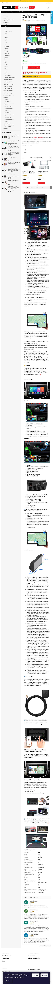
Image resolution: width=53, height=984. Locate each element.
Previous (23, 157)
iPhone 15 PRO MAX (9, 113)
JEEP (6, 68)
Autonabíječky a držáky (9, 84)
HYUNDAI (7, 51)
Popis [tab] (24, 187)
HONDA (6, 42)
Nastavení (9, 980)
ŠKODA (6, 28)
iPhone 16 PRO (8, 117)
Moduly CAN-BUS (8, 81)
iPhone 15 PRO (8, 112)
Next (51, 157)
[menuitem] (7, 12)
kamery (35, 137)
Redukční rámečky (8, 86)
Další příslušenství (8, 88)
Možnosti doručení (41, 63)
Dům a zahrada (6, 92)
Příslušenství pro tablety (8, 18)
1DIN (6, 24)
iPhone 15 (7, 110)
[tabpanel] (29, 172)
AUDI (6, 29)
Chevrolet (7, 73)
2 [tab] (37, 185)
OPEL (6, 60)
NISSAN (6, 39)
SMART (6, 70)
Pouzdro (6, 97)
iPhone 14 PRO (8, 106)
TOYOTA (6, 37)
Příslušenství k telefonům (8, 95)
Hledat (32, 7)
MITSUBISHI (7, 55)
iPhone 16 (7, 115)
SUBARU (6, 57)
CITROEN (7, 46)
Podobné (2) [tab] (29, 187)
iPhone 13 (7, 99)
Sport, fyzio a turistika (7, 93)
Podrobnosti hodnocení (40, 20)
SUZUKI (6, 49)
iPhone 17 (7, 121)
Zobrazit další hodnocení (45, 945)
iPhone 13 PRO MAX (9, 103)
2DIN (6, 26)
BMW (6, 40)
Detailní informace (26, 145)
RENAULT (7, 48)
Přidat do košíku (34, 67)
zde (22, 977)
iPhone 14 (7, 104)
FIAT (5, 59)
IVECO (6, 66)
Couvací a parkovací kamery (10, 77)
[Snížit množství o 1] (27, 68)
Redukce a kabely (8, 75)
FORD (6, 35)
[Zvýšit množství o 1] (27, 67)
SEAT (6, 33)
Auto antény (7, 82)
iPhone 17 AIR (8, 126)
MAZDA (6, 71)
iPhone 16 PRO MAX (9, 119)
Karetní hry (5, 128)
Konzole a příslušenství (8, 90)
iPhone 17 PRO (8, 123)
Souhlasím (44, 975)
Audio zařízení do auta (7, 20)
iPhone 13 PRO (8, 101)
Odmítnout (35, 975)
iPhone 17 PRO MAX (9, 124)
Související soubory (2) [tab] (38, 187)
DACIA (6, 62)
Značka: (26, 22)
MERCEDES (7, 53)
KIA (5, 44)
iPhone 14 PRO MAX (9, 108)
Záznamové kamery (8, 79)
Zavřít (29, 149)
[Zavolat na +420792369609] (4, 2)
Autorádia (6, 22)
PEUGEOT (7, 64)
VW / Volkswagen (8, 31)
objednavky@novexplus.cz (10, 971)
